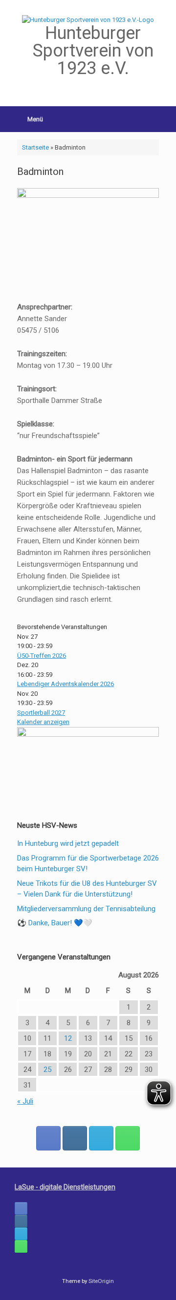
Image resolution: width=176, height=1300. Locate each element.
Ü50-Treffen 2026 (41, 655)
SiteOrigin (101, 1281)
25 (47, 1069)
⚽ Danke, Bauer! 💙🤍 (54, 922)
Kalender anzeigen (43, 722)
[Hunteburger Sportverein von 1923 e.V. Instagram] (75, 1138)
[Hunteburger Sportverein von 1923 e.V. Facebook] (48, 1138)
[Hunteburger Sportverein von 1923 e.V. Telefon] (127, 1138)
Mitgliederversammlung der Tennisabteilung (86, 908)
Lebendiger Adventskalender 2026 (65, 684)
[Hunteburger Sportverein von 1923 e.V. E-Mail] (101, 1138)
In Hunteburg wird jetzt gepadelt (68, 843)
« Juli (25, 1101)
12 (68, 1038)
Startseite (35, 147)
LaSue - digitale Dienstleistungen (65, 1187)
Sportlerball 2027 (41, 712)
